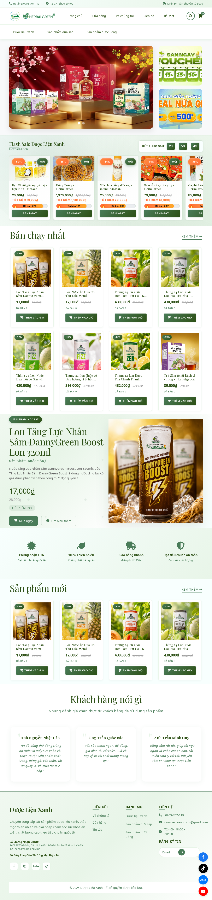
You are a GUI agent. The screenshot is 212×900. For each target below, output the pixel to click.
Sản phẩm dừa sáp (60, 32)
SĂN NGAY (30, 213)
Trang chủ (75, 16)
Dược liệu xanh (23, 32)
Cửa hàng (99, 16)
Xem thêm (190, 236)
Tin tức (97, 829)
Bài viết (169, 16)
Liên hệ (149, 16)
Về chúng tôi (125, 16)
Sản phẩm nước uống (102, 32)
